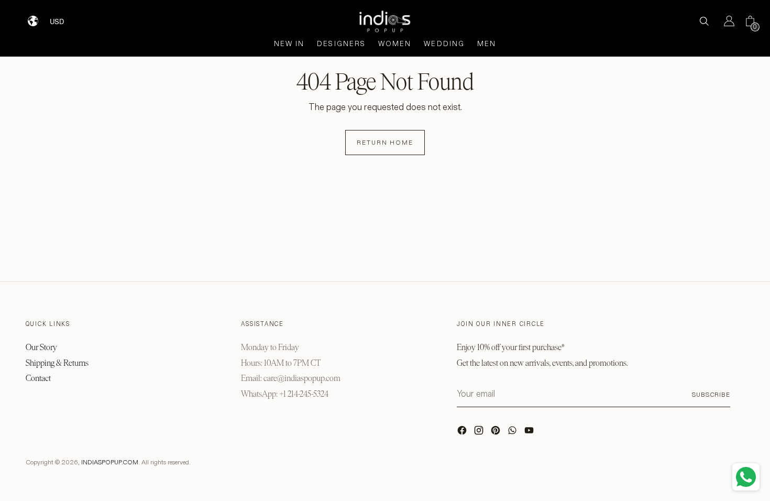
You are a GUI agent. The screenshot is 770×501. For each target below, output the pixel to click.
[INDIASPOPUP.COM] (385, 21)
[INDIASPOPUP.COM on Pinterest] (496, 433)
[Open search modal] (704, 20)
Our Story (41, 347)
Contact (38, 378)
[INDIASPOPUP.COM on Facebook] (463, 433)
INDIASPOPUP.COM (109, 462)
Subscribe (711, 394)
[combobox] (64, 17)
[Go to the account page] (724, 20)
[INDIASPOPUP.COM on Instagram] (480, 433)
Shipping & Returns (57, 362)
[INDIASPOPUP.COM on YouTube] (530, 433)
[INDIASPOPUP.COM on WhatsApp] (513, 433)
